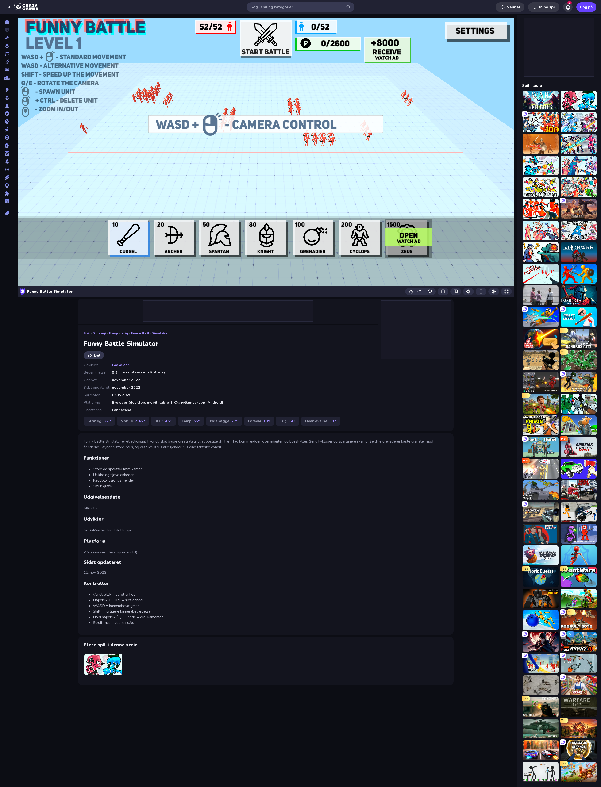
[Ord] (7, 153)
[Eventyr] (7, 114)
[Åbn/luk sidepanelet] (7, 7)
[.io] (7, 122)
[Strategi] (7, 185)
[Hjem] (7, 22)
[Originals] (7, 62)
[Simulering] (7, 161)
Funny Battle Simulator (149, 333)
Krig (124, 333)
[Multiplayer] (7, 70)
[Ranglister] (7, 78)
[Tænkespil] (7, 193)
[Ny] (7, 38)
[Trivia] (7, 201)
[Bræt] (7, 106)
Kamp (113, 333)
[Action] (7, 90)
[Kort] (7, 146)
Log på (586, 7)
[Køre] (7, 138)
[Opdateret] (7, 54)
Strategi (99, 333)
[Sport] (7, 177)
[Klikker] (7, 130)
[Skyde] (7, 169)
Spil (87, 333)
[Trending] (7, 46)
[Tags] (7, 213)
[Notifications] (568, 7)
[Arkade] (7, 98)
